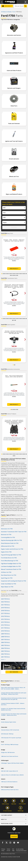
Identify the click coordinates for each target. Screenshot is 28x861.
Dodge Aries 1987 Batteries (8, 752)
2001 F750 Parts (5, 657)
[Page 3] (4, 273)
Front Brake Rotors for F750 (9, 558)
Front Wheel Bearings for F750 (9, 560)
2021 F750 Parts (5, 605)
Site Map (13, 849)
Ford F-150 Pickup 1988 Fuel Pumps (9, 744)
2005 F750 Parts (5, 645)
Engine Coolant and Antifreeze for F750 (12, 549)
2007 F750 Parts (5, 639)
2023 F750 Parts (5, 599)
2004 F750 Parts (5, 648)
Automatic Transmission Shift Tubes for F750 (13, 531)
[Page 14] (20, 273)
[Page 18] (26, 273)
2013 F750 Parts (5, 622)
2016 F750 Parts (5, 616)
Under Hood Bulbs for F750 (8, 584)
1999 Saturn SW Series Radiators (9, 781)
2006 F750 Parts (5, 642)
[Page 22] (14, 275)
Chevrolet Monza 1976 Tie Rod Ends (10, 730)
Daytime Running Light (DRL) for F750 (11, 540)
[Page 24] (17, 275)
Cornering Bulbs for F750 (8, 537)
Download (14, 836)
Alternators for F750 (6, 529)
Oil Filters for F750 (6, 572)
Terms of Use (8, 849)
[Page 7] (10, 273)
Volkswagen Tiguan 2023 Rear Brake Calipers (12, 763)
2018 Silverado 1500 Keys (7, 734)
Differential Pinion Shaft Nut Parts (9, 789)
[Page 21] (13, 275)
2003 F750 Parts (5, 651)
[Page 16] (23, 273)
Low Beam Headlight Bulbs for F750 (11, 566)
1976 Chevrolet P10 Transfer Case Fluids (11, 737)
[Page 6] (17, 409)
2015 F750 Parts (5, 619)
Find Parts (14, 227)
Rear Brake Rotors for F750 (8, 575)
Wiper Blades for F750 (7, 587)
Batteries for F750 (6, 534)
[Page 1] (1, 273)
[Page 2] (3, 273)
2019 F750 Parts (5, 607)
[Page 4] (14, 409)
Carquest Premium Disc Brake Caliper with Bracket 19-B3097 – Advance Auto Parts (13, 714)
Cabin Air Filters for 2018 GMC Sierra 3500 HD (12, 775)
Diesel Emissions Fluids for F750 (9, 543)
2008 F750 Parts (5, 636)
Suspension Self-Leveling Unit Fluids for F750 (13, 581)
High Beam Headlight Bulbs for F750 (11, 563)
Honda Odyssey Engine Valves (8, 722)
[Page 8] (11, 273)
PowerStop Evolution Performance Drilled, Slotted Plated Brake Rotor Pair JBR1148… (13, 698)
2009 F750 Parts (5, 634)
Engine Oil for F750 (6, 552)
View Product (14, 268)
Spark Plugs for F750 (6, 578)
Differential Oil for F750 (7, 546)
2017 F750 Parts (5, 613)
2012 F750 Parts (5, 625)
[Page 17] (24, 273)
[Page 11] (16, 273)
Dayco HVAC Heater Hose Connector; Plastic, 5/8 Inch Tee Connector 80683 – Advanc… (13, 688)
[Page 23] (16, 275)
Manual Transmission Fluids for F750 (11, 569)
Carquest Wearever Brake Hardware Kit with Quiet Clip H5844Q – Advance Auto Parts (13, 693)
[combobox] (20, 6)
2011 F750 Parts (5, 628)
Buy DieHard (14, 672)
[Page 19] (10, 275)
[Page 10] (14, 273)
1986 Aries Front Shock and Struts (9, 756)
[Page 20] (11, 275)
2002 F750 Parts (5, 654)
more (2, 659)
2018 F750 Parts (5, 610)
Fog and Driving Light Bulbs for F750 (11, 555)
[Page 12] (17, 273)
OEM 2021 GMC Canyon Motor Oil (9, 771)
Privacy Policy (3, 849)
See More (14, 260)
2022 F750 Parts (5, 602)
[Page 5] (7, 273)
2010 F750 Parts (5, 631)
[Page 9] (13, 273)
